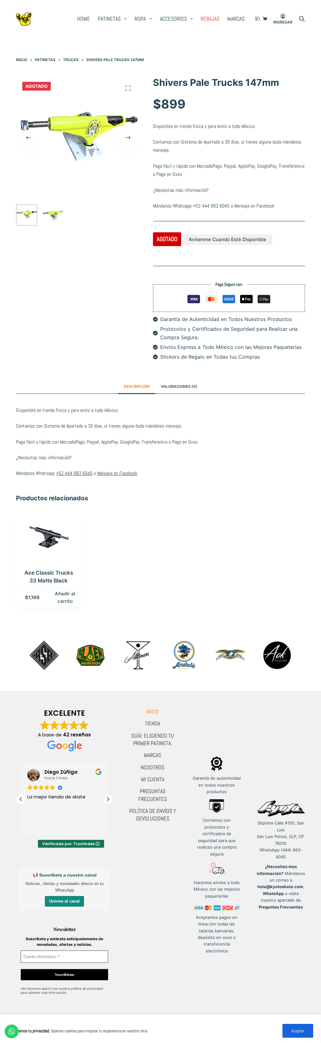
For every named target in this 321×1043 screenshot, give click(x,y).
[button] (108, 799)
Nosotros (152, 767)
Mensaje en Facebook (254, 206)
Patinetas (109, 18)
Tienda (152, 723)
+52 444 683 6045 (211, 206)
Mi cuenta (152, 779)
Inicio (152, 711)
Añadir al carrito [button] (65, 597)
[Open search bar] (302, 19)
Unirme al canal (64, 901)
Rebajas (210, 18)
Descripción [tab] (137, 386)
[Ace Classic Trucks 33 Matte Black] (48, 536)
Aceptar (298, 1031)
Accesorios (173, 18)
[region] (160, 1028)
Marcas (236, 18)
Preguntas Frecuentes (152, 795)
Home (83, 18)
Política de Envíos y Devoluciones (152, 814)
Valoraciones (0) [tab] (179, 386)
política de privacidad (87, 988)
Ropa (140, 18)
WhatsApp (273, 893)
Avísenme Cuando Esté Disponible (227, 239)
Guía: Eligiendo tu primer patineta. (152, 739)
